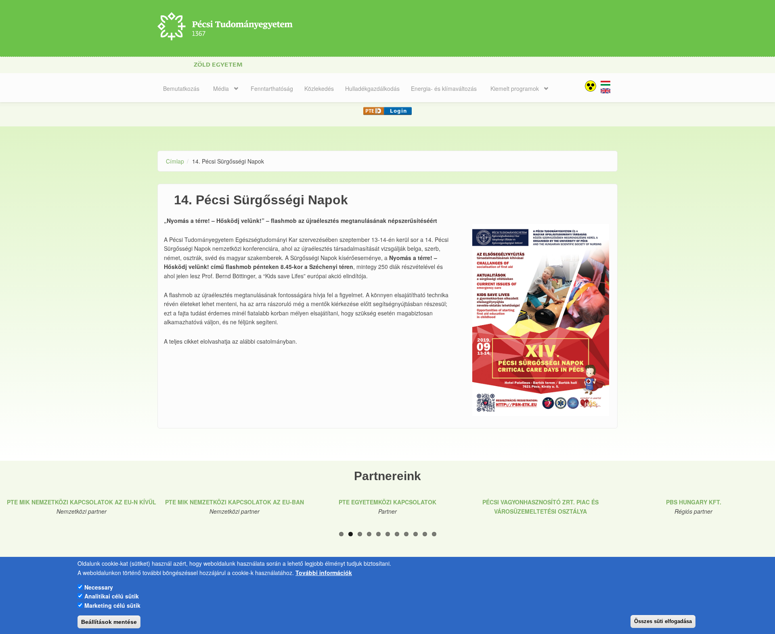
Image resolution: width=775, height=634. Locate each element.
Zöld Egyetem (218, 65)
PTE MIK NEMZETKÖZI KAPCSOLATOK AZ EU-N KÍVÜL (81, 502)
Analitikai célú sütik (111, 596)
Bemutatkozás (181, 88)
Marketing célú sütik (112, 605)
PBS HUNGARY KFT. (693, 502)
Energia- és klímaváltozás (444, 88)
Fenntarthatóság (272, 88)
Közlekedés (319, 88)
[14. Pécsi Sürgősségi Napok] (605, 86)
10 (425, 534)
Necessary (98, 587)
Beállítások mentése (109, 622)
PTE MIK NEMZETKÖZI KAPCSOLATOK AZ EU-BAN (234, 502)
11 (434, 534)
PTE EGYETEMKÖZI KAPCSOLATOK (387, 502)
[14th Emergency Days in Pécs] (605, 93)
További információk (323, 572)
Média (221, 88)
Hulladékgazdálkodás (372, 88)
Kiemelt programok (514, 88)
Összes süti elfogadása (663, 621)
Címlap (175, 161)
